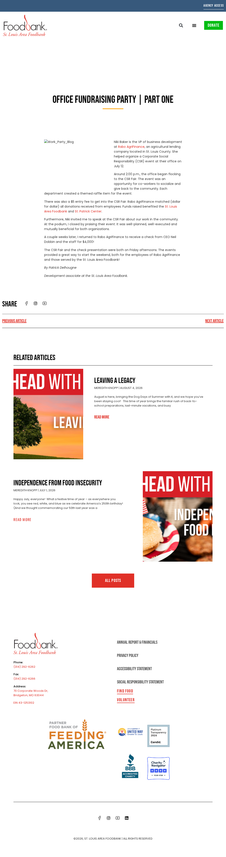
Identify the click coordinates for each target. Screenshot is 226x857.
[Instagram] (109, 818)
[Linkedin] (127, 818)
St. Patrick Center (88, 211)
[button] (181, 25)
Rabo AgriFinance (131, 146)
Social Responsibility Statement (140, 682)
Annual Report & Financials (137, 642)
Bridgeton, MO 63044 (28, 695)
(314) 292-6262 (24, 667)
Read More (101, 417)
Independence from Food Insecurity (57, 483)
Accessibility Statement (134, 668)
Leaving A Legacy (114, 380)
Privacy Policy (127, 655)
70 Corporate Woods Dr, (30, 691)
